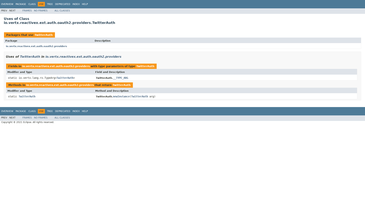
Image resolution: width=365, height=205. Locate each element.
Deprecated (62, 4)
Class (32, 4)
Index (76, 4)
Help (85, 4)
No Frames (41, 10)
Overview (7, 4)
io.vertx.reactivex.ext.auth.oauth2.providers (36, 46)
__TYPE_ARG (120, 77)
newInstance (121, 96)
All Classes (62, 10)
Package (21, 4)
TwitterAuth (44, 34)
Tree (50, 4)
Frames (27, 10)
